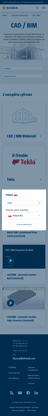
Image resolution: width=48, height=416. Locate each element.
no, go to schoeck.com (24, 224)
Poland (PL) (18, 215)
